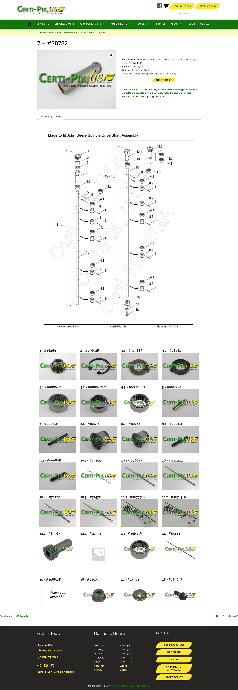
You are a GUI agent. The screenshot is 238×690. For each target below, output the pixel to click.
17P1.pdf (159, 96)
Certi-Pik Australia (64, 672)
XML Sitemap (143, 686)
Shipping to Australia (174, 668)
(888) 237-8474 (208, 6)
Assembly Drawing (51, 116)
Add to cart (164, 80)
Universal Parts (65, 24)
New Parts (42, 24)
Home (43, 32)
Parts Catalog (174, 645)
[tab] (51, 117)
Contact (205, 24)
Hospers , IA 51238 (51, 650)
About (174, 24)
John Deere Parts (90, 24)
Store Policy (174, 677)
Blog (192, 24)
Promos (161, 24)
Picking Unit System (181, 93)
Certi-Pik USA (44, 672)
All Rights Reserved (122, 686)
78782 (157, 89)
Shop (51, 32)
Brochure (174, 652)
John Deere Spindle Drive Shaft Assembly (145, 93)
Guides (142, 24)
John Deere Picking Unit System (75, 32)
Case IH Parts (119, 24)
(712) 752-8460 (182, 6)
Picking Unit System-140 (135, 96)
